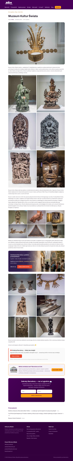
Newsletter (51, 433)
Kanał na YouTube (52, 429)
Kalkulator (47, 7)
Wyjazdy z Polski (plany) (32, 438)
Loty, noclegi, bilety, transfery (33, 436)
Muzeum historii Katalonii (14, 418)
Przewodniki (14, 7)
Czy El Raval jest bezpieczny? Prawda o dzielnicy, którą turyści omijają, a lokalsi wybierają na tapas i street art (35, 413)
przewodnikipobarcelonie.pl (11, 449)
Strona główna (11, 12)
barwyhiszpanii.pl (8, 451)
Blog (52, 7)
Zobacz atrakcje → (16, 356)
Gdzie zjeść (34, 7)
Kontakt (58, 7)
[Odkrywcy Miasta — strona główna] (9, 3)
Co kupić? (41, 7)
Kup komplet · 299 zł (57, 369)
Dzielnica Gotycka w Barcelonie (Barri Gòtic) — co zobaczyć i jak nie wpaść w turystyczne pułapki (32, 411)
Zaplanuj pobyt (22, 7)
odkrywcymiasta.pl (9, 444)
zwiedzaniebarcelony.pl (10, 446)
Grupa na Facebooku (53, 431)
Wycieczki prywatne (31, 433)
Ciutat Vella (20, 12)
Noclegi (29, 7)
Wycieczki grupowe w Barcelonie (34, 429)
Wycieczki (7, 7)
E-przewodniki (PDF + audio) (33, 431)
